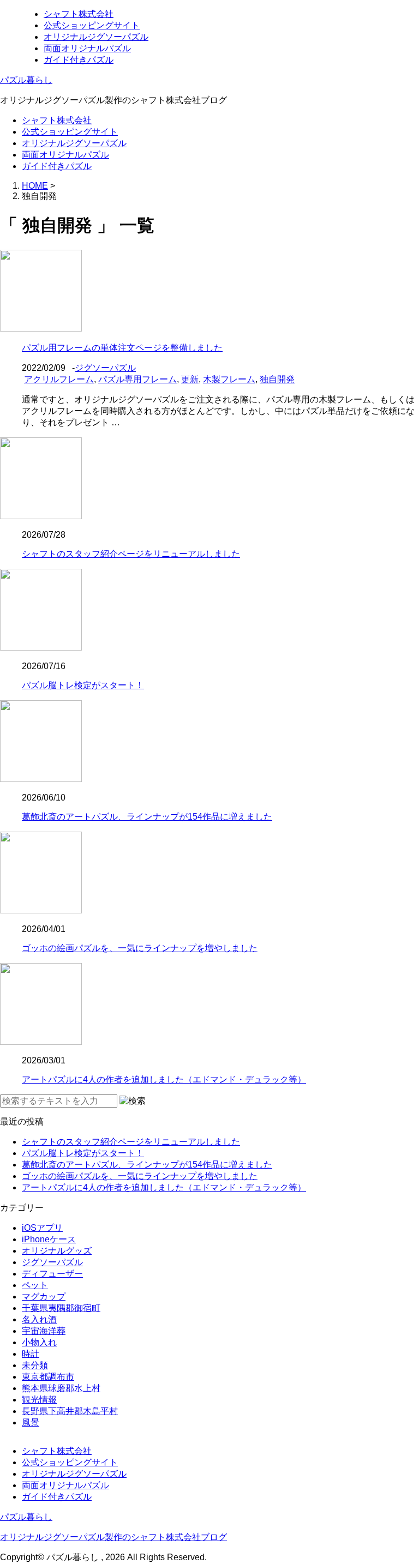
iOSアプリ (42, 1227)
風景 (30, 1422)
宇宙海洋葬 (43, 1331)
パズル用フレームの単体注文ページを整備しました (122, 347)
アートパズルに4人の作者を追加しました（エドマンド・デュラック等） (164, 1079)
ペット (35, 1285)
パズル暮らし (26, 80)
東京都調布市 (48, 1376)
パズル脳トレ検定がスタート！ (83, 685)
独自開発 (277, 379)
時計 (30, 1353)
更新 (190, 379)
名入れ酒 (39, 1319)
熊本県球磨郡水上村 (61, 1388)
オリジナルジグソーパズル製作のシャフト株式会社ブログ (113, 1537)
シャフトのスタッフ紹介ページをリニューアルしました (131, 553)
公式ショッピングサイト (92, 25)
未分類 (35, 1365)
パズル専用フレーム (137, 379)
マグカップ (43, 1296)
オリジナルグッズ (57, 1250)
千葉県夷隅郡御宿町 (61, 1308)
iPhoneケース (49, 1239)
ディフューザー (52, 1273)
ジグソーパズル (105, 367)
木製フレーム (229, 379)
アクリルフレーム (59, 379)
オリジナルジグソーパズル (96, 36)
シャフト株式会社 (78, 14)
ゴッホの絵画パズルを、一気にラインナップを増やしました (140, 948)
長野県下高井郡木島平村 (70, 1411)
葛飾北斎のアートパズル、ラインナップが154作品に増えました (147, 816)
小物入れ (39, 1342)
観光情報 (39, 1399)
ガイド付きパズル (78, 59)
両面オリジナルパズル (87, 48)
